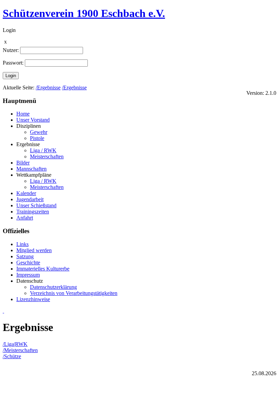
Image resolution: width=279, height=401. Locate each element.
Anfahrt (24, 218)
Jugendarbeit (30, 199)
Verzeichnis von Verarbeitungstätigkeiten (73, 293)
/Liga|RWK (15, 344)
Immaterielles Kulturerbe (42, 269)
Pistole (37, 138)
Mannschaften (31, 169)
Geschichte (28, 262)
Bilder (23, 162)
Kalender (26, 193)
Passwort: (13, 63)
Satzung (25, 256)
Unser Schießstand (36, 205)
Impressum (28, 275)
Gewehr (38, 132)
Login (10, 75)
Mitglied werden (34, 250)
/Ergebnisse (48, 87)
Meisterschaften (47, 156)
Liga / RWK (43, 150)
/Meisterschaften (20, 350)
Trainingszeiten (32, 211)
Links (22, 244)
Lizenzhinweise (33, 299)
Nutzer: (11, 50)
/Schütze (12, 356)
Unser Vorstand (33, 120)
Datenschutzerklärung (53, 287)
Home (23, 114)
